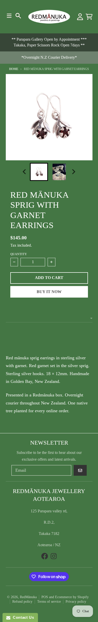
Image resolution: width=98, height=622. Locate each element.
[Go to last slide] (25, 171)
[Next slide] (73, 171)
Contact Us (22, 617)
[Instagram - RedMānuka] (53, 556)
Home (13, 69)
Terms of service (49, 601)
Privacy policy (76, 601)
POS (44, 597)
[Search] (18, 15)
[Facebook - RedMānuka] (44, 556)
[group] (39, 172)
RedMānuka (28, 597)
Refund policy (22, 601)
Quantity (18, 254)
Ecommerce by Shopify (72, 597)
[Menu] (9, 15)
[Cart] (89, 16)
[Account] (80, 16)
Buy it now (49, 292)
